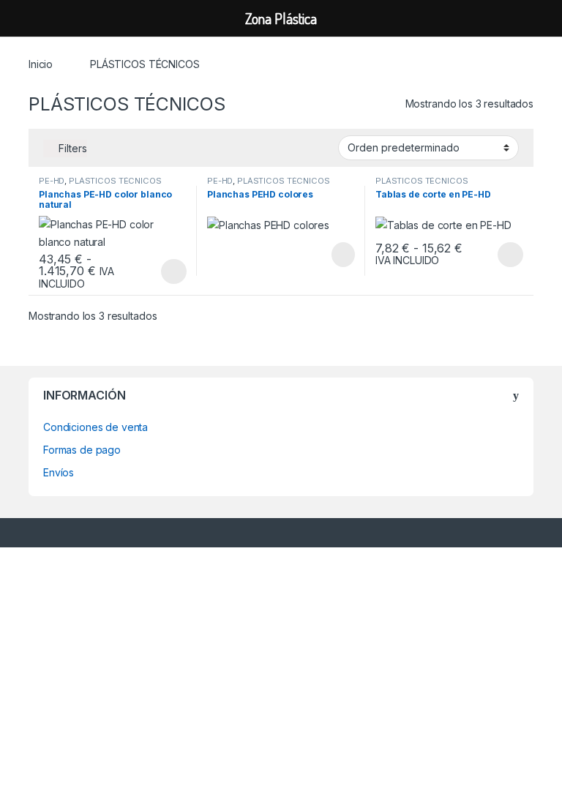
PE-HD (51, 181)
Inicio (41, 64)
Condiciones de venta (95, 427)
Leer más (343, 254)
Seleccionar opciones (158, 271)
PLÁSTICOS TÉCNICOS (115, 181)
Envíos (58, 472)
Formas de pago (82, 449)
